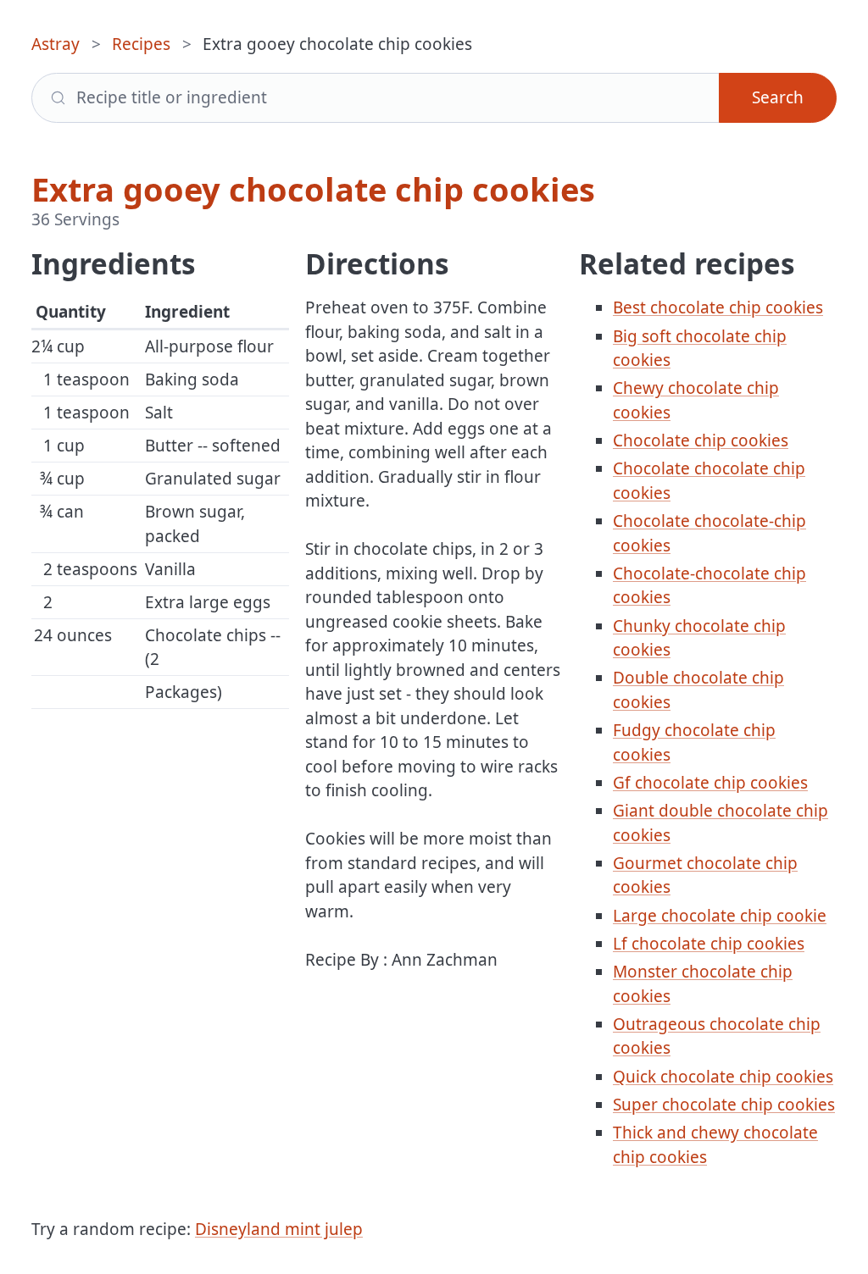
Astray (55, 44)
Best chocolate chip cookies (718, 307)
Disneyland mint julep (279, 1229)
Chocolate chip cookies (700, 440)
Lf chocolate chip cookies (708, 944)
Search (778, 97)
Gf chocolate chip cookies (710, 783)
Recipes (141, 44)
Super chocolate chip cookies (724, 1105)
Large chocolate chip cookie (719, 916)
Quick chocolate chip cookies (723, 1077)
